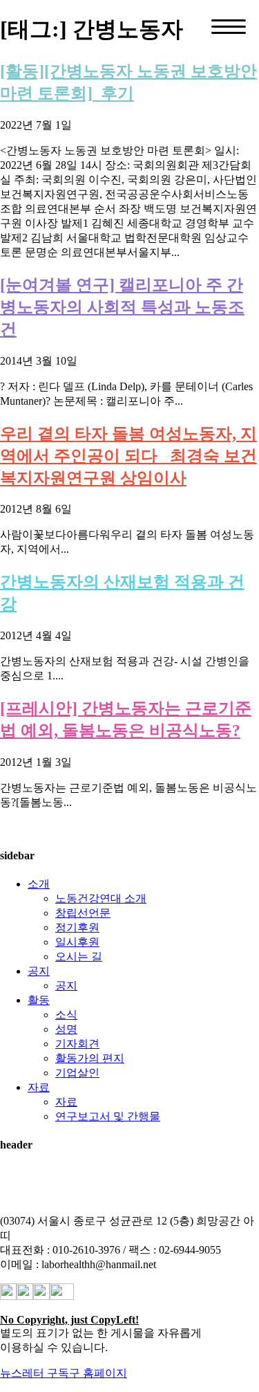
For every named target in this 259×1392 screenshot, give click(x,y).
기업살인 (77, 1073)
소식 (66, 1014)
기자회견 (77, 1044)
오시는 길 (78, 956)
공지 (39, 971)
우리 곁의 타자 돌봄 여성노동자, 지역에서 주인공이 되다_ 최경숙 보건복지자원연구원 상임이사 (128, 456)
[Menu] (228, 27)
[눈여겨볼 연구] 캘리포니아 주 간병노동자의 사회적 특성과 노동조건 (122, 307)
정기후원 (77, 927)
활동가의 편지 (89, 1058)
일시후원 (77, 942)
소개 (39, 884)
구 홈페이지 (98, 1373)
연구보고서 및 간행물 (107, 1116)
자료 (39, 1087)
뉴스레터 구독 (34, 1373)
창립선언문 (83, 913)
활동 (39, 1000)
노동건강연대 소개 (100, 898)
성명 (66, 1029)
